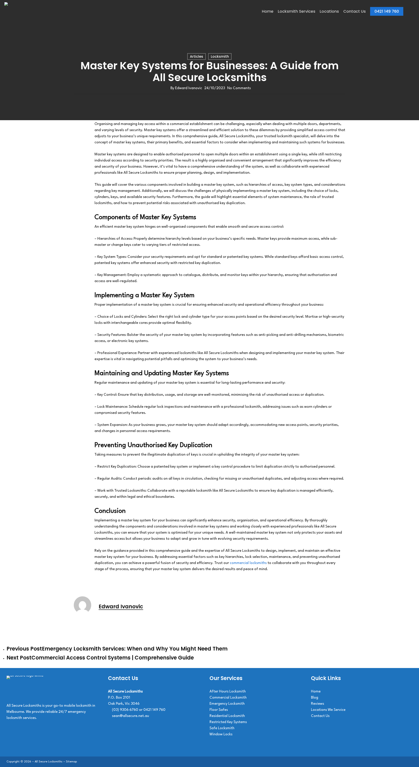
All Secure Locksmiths (48, 761)
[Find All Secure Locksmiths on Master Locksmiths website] (143, 739)
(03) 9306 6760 (125, 710)
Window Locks (221, 734)
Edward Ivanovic (188, 88)
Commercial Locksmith (228, 697)
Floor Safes (219, 710)
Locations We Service (328, 710)
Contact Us (320, 716)
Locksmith (220, 56)
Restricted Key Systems (228, 722)
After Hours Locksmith (228, 691)
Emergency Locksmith (227, 704)
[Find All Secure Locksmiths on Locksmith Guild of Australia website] (119, 739)
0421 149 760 (154, 710)
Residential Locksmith (227, 716)
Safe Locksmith (222, 728)
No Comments (239, 88)
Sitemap (71, 761)
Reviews (317, 704)
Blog (314, 697)
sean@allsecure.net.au (130, 716)
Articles (196, 56)
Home (316, 691)
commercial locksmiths (248, 563)
